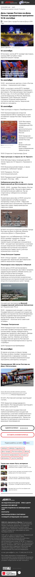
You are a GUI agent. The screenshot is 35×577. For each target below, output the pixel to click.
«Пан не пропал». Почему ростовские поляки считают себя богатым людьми (19, 478)
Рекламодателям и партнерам (13, 514)
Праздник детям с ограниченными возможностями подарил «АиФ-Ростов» (20, 466)
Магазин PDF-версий (9, 505)
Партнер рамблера (17, 568)
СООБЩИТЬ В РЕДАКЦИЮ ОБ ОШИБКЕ (14, 517)
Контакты (5, 512)
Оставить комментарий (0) (17, 435)
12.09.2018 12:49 (5, 7)
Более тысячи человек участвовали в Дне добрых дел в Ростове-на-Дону (20, 472)
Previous (3, 378)
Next (31, 378)
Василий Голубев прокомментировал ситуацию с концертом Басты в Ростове (20, 483)
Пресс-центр (26, 503)
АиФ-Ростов (16, 47)
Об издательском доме (10, 503)
